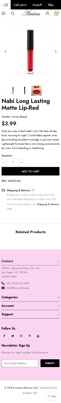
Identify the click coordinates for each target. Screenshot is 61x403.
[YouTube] (38, 336)
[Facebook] (4, 336)
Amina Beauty (19, 117)
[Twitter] (12, 336)
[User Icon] (47, 13)
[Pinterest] (29, 336)
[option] (30, 51)
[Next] (55, 51)
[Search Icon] (15, 13)
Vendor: (6, 117)
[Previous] (5, 51)
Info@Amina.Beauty (18, 288)
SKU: (4, 181)
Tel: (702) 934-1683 (18, 283)
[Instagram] (21, 336)
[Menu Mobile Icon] (3, 13)
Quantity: (7, 156)
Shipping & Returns (48, 204)
